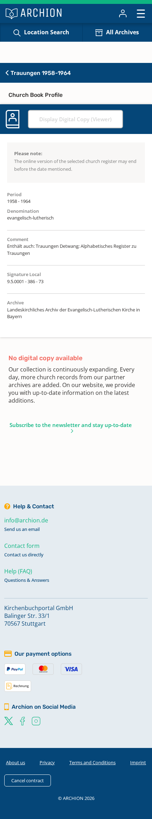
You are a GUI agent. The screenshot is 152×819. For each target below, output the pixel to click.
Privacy (47, 762)
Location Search (46, 32)
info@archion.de (26, 520)
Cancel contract (27, 780)
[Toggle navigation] (141, 13)
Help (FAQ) (18, 571)
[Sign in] (123, 13)
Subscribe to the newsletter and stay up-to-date (71, 424)
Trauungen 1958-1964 (40, 73)
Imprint (138, 762)
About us (15, 762)
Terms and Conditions (92, 762)
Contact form (22, 546)
